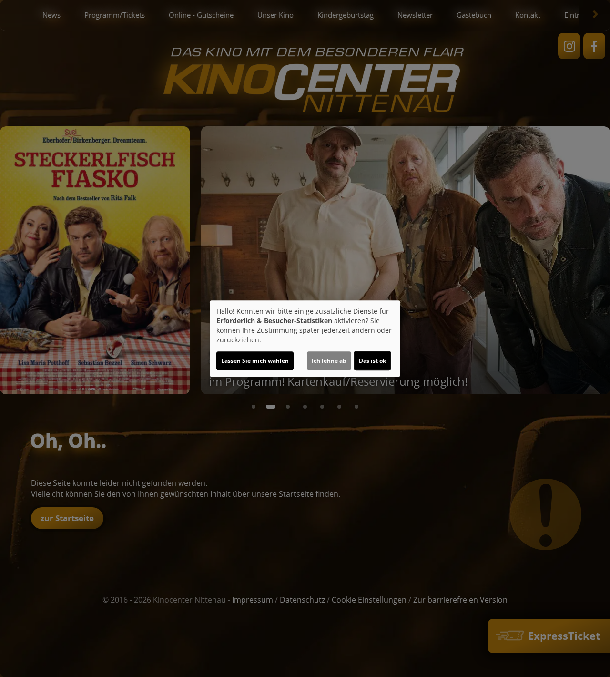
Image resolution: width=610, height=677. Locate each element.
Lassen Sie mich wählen (255, 361)
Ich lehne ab (329, 361)
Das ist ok (372, 361)
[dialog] (305, 338)
